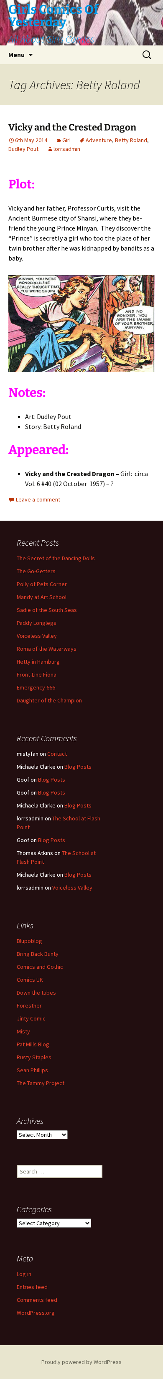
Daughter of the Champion (49, 700)
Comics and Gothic (40, 966)
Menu (16, 54)
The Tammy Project (40, 1083)
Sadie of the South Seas (47, 610)
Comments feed (37, 1300)
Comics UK (30, 979)
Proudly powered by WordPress (81, 1362)
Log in (24, 1274)
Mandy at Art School (41, 597)
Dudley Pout (23, 149)
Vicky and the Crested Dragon (72, 127)
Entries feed (32, 1287)
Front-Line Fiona (36, 674)
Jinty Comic (31, 1018)
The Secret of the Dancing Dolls (56, 558)
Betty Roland (131, 140)
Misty (23, 1031)
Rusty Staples (34, 1057)
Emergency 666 (36, 687)
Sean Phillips (32, 1070)
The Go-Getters (36, 571)
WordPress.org (36, 1312)
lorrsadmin (66, 149)
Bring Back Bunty (38, 954)
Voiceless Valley (37, 635)
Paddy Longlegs (36, 623)
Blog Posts (78, 766)
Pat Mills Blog (33, 1044)
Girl (66, 140)
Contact (57, 753)
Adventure (99, 140)
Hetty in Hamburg (38, 661)
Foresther (29, 1005)
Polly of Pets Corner (42, 584)
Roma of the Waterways (46, 648)
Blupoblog (29, 941)
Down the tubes (36, 992)
